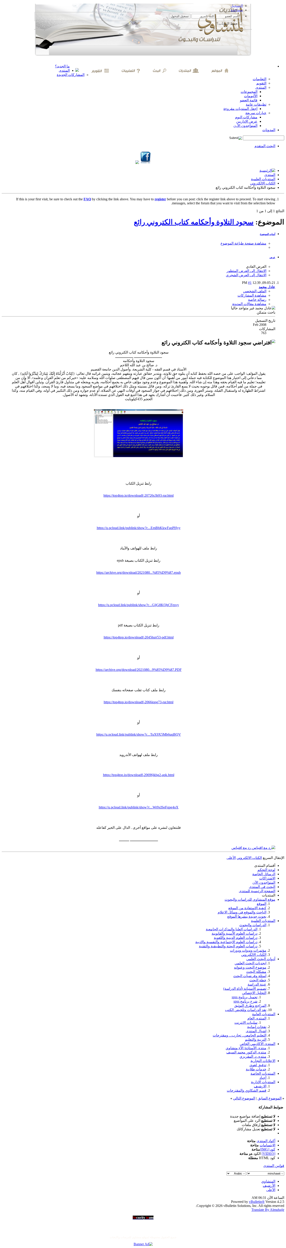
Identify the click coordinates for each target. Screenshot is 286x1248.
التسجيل (237, 6)
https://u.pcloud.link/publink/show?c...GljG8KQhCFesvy (138, 605)
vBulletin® (257, 1202)
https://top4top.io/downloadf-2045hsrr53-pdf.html (139, 637)
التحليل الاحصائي (254, 993)
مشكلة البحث (256, 972)
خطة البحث (257, 980)
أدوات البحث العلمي (260, 959)
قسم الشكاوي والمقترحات (246, 1090)
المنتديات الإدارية (263, 1082)
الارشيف (260, 1086)
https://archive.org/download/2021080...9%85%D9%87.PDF (139, 670)
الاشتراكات (267, 878)
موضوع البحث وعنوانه (250, 967)
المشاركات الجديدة (70, 75)
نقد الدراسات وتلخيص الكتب (245, 1010)
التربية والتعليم (255, 1039)
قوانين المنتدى (273, 1166)
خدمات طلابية (256, 1069)
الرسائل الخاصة (263, 874)
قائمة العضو (248, 100)
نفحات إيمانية (256, 1027)
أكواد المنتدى (266, 1141)
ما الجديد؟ (62, 66)
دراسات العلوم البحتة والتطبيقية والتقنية (228, 946)
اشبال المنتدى (256, 1031)
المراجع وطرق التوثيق (250, 1005)
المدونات (268, 130)
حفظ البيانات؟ (227, 23)
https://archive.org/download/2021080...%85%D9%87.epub (138, 572)
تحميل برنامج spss (244, 997)
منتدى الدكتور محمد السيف (246, 1052)
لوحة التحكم (266, 870)
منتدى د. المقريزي (253, 1056)
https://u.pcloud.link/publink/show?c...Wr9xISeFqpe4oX (139, 807)
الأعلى (231, 858)
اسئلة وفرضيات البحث (249, 976)
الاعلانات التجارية (262, 1061)
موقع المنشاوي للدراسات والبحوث (250, 899)
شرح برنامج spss (245, 1001)
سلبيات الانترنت (245, 1022)
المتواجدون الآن (263, 882)
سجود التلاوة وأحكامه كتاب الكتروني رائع (194, 222)
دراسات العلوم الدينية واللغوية (235, 938)
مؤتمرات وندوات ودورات (248, 950)
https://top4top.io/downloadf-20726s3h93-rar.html (138, 495)
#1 (250, 283)
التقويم (261, 83)
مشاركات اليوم (246, 117)
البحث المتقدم (264, 146)
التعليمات (259, 79)
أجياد (262, 1078)
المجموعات (249, 92)
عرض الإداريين (246, 121)
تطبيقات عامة (256, 104)
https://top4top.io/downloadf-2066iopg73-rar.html (138, 702)
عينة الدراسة (257, 984)
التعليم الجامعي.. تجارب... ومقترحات (239, 1035)
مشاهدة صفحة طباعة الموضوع (243, 243)
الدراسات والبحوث (252, 925)
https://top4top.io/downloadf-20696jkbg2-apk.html (138, 775)
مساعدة (237, 10)
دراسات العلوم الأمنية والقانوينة (234, 933)
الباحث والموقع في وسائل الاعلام (242, 912)
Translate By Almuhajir (267, 1210)
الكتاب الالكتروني (262, 183)
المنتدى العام (256, 1018)
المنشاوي (268, 1181)
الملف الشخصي (254, 291)
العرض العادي (256, 266)
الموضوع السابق (270, 1098)
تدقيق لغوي (257, 1065)
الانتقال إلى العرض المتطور (246, 271)
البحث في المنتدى (262, 887)
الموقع (261, 904)
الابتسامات (267, 1145)
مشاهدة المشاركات (252, 295)
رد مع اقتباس (241, 848)
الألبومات (250, 96)
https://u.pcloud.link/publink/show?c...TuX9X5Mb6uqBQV (138, 734)
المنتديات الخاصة (262, 1073)
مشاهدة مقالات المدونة (249, 304)
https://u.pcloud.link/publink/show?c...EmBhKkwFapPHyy (139, 528)
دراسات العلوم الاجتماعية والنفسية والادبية (226, 942)
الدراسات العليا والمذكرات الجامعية (231, 929)
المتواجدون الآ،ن (245, 126)
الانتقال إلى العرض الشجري (246, 275)
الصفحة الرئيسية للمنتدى (257, 891)
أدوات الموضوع (267, 234)
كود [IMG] (267, 1149)
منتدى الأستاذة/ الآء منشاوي (246, 1048)
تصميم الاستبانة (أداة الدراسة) (244, 988)
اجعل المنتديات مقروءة (240, 109)
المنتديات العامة (263, 1014)
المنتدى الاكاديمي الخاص (257, 1044)
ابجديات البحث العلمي (250, 963)
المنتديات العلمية (263, 179)
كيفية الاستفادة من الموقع (247, 908)
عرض (272, 257)
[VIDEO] (268, 1154)
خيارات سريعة (255, 113)
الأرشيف (269, 1185)
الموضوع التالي (244, 1098)
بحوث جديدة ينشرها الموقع (246, 916)
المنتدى (64, 70)
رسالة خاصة (257, 300)
